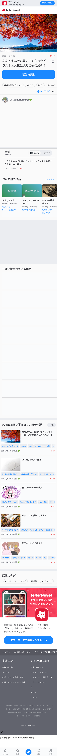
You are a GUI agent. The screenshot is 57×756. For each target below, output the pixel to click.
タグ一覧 (5, 672)
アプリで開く (47, 3)
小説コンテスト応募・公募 (12, 677)
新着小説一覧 (7, 667)
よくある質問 (47, 709)
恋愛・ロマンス (37, 667)
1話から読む (28, 74)
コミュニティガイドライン (42, 705)
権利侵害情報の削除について (17, 712)
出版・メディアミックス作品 (13, 682)
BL (32, 687)
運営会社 (37, 716)
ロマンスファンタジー (39, 672)
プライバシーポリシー (24, 716)
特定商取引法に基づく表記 (31, 709)
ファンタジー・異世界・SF (41, 677)
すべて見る (49, 179)
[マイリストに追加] (53, 61)
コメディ (34, 697)
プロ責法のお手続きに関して (39, 712)
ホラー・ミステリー (39, 682)
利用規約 (9, 705)
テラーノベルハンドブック (22, 705)
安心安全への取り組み (13, 709)
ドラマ (33, 692)
